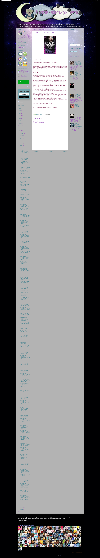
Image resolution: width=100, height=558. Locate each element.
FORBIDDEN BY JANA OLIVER (24, 455)
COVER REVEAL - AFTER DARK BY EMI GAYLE (25, 252)
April (21, 145)
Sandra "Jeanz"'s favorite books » (77, 552)
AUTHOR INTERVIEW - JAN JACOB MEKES (24, 364)
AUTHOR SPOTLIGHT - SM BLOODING (25, 165)
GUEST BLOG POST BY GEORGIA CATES (24, 193)
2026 (20, 106)
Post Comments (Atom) (41, 154)
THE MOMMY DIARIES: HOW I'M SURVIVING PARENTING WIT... (24, 162)
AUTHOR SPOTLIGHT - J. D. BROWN (24, 226)
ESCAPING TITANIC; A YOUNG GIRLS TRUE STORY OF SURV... (24, 298)
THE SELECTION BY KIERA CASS (24, 343)
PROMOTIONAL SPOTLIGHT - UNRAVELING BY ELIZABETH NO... (24, 349)
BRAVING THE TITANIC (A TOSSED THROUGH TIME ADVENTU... (25, 291)
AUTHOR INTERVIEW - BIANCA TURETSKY (24, 288)
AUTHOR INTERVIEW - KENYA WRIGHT (24, 331)
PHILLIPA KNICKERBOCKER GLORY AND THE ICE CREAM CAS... (24, 409)
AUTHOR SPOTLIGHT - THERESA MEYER (24, 245)
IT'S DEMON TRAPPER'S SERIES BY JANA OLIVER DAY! (24, 460)
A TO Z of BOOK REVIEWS (23, 26)
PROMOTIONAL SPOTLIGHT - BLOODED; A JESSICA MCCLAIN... (25, 215)
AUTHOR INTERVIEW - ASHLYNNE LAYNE (24, 488)
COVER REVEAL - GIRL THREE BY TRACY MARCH (24, 278)
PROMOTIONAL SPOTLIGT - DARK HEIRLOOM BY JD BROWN (25, 229)
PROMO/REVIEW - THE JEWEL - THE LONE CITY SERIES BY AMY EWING (78, 63)
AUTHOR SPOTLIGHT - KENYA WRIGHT (24, 336)
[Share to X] (47, 114)
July (21, 140)
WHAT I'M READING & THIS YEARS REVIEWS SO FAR (42, 24)
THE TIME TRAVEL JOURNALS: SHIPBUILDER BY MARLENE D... (24, 319)
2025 (20, 108)
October (21, 135)
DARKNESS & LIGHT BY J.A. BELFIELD (24, 185)
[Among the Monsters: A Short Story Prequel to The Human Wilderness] (80, 543)
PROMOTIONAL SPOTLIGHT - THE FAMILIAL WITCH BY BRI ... (24, 402)
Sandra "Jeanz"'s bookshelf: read (26, 525)
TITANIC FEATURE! (23, 328)
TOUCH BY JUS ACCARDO (25, 177)
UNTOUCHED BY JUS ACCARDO (24, 175)
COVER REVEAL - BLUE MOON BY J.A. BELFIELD (24, 360)
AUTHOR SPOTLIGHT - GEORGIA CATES (24, 202)
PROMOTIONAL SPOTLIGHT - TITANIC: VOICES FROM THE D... (25, 308)
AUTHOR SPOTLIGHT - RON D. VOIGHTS (24, 209)
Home (50, 151)
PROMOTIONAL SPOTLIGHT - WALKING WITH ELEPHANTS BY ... (25, 374)
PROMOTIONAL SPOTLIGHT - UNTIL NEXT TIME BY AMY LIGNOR (24, 438)
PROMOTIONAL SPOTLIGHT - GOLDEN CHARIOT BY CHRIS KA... (24, 274)
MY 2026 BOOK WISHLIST (36, 26)
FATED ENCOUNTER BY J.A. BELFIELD (24, 190)
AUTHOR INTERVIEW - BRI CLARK (24, 398)
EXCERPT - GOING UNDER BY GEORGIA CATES (25, 195)
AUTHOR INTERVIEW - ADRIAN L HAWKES (24, 416)
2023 (20, 112)
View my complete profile (22, 42)
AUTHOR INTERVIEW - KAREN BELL (24, 371)
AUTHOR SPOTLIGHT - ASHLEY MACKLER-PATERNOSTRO (24, 147)
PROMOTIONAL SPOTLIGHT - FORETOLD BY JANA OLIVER (24, 449)
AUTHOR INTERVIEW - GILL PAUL (24, 311)
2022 (20, 113)
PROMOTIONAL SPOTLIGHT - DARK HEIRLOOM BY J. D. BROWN (24, 222)
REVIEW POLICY (70, 24)
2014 (20, 127)
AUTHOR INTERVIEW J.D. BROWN (25, 219)
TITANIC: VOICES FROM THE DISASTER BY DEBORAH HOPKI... (24, 302)
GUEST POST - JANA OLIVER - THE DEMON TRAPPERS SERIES (25, 444)
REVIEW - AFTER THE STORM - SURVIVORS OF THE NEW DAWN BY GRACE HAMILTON (75, 74)
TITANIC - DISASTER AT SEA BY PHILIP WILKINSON (24, 294)
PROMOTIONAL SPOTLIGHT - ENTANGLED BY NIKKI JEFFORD (25, 357)
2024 (20, 110)
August (21, 138)
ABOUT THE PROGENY (24, 499)
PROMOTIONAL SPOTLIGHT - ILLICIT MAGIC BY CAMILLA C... (24, 236)
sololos (53, 555)
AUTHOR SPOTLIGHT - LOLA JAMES (24, 423)
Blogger (60, 555)
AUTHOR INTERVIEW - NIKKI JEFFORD (24, 353)
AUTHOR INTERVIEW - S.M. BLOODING (24, 179)
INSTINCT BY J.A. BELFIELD (23, 187)
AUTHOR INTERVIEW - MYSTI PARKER (77, 115)
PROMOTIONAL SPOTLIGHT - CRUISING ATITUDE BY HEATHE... (25, 284)
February (21, 507)
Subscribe (24, 97)
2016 (20, 123)
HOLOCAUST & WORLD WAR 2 (74, 26)
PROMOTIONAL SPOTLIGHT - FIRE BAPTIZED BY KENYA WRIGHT (24, 340)
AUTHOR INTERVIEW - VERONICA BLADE (24, 464)
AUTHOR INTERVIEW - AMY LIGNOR (24, 434)
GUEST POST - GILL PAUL (25, 316)
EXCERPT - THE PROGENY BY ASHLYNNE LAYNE (25, 493)
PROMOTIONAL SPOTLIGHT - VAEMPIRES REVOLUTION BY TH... (24, 394)
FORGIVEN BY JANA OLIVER (24, 452)
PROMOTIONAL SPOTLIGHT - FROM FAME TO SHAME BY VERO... (24, 471)
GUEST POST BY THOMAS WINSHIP (25, 391)
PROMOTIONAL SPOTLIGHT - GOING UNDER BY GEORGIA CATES (24, 199)
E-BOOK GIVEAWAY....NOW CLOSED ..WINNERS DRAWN (78, 125)
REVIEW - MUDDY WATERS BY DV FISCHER (78, 95)
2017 (20, 122)
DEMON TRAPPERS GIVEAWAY (23, 442)
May (21, 143)
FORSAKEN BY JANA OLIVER (24, 458)
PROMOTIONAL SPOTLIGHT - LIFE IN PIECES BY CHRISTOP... (25, 265)
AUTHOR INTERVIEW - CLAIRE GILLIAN (77, 105)
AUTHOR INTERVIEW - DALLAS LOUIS (24, 159)
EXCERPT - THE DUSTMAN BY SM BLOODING (25, 168)
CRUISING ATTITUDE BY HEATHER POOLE (24, 282)
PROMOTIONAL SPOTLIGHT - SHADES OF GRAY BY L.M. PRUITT (24, 485)
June (21, 142)
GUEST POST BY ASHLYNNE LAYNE (24, 491)
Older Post (64, 151)
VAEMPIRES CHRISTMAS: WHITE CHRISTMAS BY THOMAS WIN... (25, 380)
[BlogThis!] (46, 114)
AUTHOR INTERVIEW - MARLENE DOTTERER (25, 323)
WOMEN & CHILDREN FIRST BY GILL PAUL (24, 314)
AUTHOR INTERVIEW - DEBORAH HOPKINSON (25, 305)
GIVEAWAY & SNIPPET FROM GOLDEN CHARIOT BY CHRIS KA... (24, 270)
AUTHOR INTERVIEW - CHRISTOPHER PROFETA (24, 262)
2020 (20, 117)
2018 (20, 120)
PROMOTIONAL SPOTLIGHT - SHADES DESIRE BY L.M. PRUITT (25, 496)
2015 (20, 125)
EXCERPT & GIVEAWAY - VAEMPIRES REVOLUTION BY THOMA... (25, 385)
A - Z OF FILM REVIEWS (50, 26)
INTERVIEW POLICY (60, 24)
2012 (20, 130)
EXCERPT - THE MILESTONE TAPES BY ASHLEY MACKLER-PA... (25, 151)
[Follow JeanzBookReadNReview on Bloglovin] (75, 45)
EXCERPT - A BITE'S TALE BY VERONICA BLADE (25, 475)
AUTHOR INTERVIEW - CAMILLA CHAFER (24, 232)
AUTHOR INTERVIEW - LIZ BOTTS (25, 254)
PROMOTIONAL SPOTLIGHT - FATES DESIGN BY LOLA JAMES (24, 427)
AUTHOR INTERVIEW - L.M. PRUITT (24, 481)
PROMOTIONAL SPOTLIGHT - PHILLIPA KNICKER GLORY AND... (25, 413)
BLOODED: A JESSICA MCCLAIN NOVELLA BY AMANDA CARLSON (25, 211)
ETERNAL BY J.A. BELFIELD (23, 182)
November (22, 133)
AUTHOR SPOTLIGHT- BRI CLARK (25, 405)
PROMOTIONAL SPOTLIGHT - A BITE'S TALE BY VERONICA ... (25, 478)
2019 (20, 118)
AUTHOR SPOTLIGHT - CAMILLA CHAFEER (24, 239)
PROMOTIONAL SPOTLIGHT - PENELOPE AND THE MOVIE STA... (25, 205)
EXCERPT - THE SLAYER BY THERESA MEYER (24, 242)
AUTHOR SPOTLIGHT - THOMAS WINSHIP (24, 388)
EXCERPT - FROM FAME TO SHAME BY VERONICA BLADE (24, 467)
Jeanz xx (25, 31)
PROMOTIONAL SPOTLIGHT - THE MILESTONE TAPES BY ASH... (25, 156)
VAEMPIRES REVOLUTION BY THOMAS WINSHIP (25, 377)
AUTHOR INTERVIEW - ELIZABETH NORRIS (24, 346)
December (22, 131)
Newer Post (35, 151)
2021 (20, 115)
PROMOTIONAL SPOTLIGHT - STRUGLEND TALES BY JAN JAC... (25, 368)
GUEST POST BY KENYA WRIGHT (24, 333)
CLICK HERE (74, 56)
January (21, 509)
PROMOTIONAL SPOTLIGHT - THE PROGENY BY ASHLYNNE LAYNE (24, 502)
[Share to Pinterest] (49, 114)
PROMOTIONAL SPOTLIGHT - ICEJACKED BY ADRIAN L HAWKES (25, 420)
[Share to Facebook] (48, 114)
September (22, 136)
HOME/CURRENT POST (23, 24)
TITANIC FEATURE (61, 26)
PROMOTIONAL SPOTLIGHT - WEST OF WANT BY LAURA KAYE (25, 431)
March (21, 505)
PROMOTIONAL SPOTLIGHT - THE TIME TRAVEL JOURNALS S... (25, 326)
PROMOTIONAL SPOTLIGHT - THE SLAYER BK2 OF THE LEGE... (24, 248)
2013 (20, 128)
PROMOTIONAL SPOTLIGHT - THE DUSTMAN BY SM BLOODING (24, 172)
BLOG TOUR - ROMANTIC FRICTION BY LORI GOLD (78, 85)
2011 (20, 511)
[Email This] (45, 114)
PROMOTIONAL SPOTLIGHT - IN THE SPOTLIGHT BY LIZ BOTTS (24, 258)
